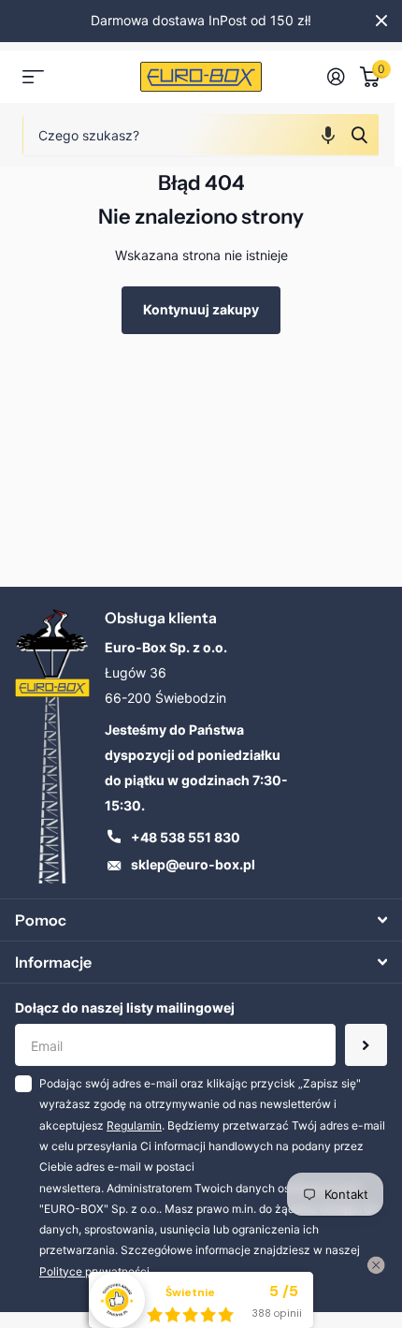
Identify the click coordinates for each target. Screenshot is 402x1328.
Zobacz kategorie (33, 77)
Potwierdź (359, 134)
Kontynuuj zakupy (201, 309)
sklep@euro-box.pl (193, 864)
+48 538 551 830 (185, 837)
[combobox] (201, 134)
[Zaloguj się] (336, 76)
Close (381, 20)
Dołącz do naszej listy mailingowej (125, 1007)
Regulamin (134, 1125)
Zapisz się (366, 1045)
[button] (328, 134)
